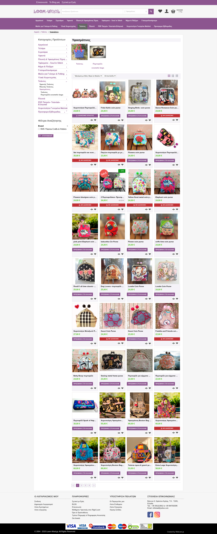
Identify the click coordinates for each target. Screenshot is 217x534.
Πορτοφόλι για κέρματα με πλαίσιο (167, 376)
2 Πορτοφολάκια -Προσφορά (112, 197)
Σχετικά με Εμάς (69, 2)
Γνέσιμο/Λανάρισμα (149, 20)
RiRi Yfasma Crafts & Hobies (53, 129)
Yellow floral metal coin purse (139, 197)
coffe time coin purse (164, 242)
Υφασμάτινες (44, 89)
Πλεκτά (92, 26)
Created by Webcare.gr (175, 532)
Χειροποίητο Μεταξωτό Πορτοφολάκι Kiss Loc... (85, 331)
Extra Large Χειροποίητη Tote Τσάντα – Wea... (167, 465)
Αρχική (36, 32)
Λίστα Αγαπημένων (41, 507)
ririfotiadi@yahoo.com (160, 508)
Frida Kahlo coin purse (110, 108)
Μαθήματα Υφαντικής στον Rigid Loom (86, 510)
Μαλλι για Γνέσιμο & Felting (46, 26)
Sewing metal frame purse (112, 376)
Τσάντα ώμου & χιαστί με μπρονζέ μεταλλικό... (139, 465)
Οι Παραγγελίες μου (117, 501)
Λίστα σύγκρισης (40, 510)
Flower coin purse (136, 242)
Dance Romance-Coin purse (167, 108)
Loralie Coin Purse (136, 286)
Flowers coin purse (136, 152)
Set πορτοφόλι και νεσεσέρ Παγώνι (85, 152)
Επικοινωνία (41, 2)
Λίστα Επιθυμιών (116, 504)
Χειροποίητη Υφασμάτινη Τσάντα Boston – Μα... (112, 420)
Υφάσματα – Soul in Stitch (112, 20)
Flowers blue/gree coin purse (85, 197)
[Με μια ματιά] (91, 120)
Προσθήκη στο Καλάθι (110, 116)
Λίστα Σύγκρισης (116, 507)
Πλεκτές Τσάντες (46, 87)
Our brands (76, 518)
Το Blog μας (54, 2)
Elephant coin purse (164, 197)
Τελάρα (49, 20)
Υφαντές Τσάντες (46, 84)
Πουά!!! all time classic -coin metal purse (85, 286)
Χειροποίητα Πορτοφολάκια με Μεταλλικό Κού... (85, 108)
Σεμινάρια (59, 20)
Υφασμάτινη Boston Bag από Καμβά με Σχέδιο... (139, 420)
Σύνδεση (37, 501)
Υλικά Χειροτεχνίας (68, 26)
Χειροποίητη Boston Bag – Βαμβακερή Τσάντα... (112, 465)
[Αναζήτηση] (151, 11)
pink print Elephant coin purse (85, 242)
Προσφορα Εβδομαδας (163, 26)
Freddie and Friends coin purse (167, 331)
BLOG (74, 504)
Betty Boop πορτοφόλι (83, 376)
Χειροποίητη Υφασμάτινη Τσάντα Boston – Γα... (85, 465)
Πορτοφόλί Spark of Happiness (85, 420)
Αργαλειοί (39, 20)
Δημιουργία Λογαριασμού (43, 504)
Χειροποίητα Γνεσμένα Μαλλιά (139, 26)
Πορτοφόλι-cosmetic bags (52, 95)
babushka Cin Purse (109, 242)
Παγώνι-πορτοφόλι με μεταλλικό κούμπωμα (112, 152)
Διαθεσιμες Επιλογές (86, 115)
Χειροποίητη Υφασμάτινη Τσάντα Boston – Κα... (167, 420)
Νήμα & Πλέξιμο (132, 20)
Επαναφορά (46, 136)
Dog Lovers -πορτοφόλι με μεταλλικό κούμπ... (112, 286)
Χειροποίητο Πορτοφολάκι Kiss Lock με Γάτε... (167, 152)
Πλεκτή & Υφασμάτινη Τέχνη (87, 20)
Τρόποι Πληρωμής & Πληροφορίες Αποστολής (88, 515)
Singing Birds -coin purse (139, 108)
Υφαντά (70, 20)
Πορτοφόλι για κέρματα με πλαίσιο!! (139, 376)
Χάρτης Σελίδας (115, 510)
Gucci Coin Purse (108, 331)
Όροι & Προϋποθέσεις (80, 513)
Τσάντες (82, 26)
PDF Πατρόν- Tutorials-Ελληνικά (110, 26)
